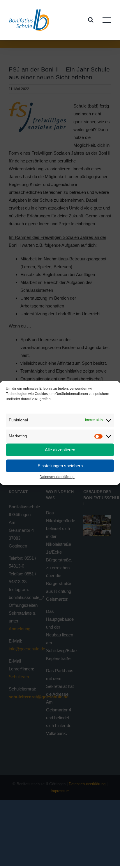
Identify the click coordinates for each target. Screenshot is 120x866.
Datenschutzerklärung (57, 477)
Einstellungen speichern (60, 465)
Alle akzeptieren (60, 449)
